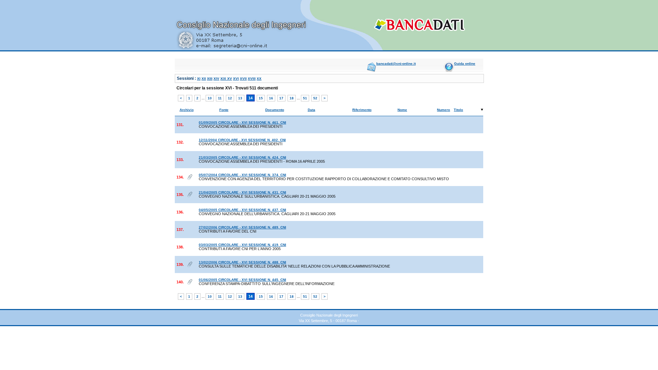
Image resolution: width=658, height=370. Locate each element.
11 (220, 98)
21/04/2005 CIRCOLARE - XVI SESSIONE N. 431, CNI (242, 192)
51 (305, 98)
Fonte (224, 110)
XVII (243, 79)
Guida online (464, 63)
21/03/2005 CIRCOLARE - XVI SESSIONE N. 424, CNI (242, 157)
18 (292, 98)
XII (204, 79)
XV (229, 79)
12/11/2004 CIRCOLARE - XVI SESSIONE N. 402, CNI (242, 140)
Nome (402, 110)
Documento (274, 110)
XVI (236, 79)
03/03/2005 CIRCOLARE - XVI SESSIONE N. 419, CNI (242, 245)
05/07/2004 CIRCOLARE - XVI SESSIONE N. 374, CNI (242, 175)
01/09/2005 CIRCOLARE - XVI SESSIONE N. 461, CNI (242, 122)
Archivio (187, 110)
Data (311, 110)
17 (281, 98)
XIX (223, 79)
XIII (209, 79)
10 (210, 98)
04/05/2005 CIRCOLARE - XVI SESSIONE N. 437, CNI (242, 210)
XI (198, 79)
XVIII (252, 79)
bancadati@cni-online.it (396, 63)
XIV (216, 79)
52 (315, 98)
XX (259, 79)
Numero (443, 110)
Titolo (458, 110)
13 (240, 98)
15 (261, 98)
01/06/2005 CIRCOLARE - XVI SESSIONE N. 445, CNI (242, 280)
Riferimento (361, 110)
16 (271, 98)
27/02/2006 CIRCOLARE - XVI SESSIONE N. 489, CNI (242, 227)
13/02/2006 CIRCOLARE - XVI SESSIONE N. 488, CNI (242, 262)
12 (230, 98)
